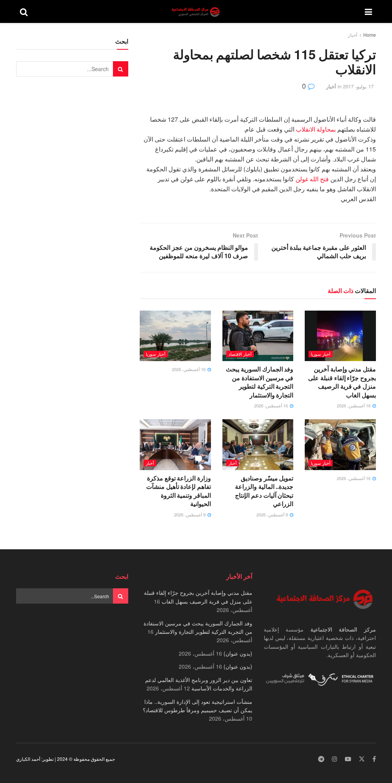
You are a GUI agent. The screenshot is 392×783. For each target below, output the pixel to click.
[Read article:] (175, 336)
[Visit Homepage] (196, 11)
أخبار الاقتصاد (240, 354)
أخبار (352, 34)
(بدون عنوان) (238, 653)
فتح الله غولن (312, 178)
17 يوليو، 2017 (358, 86)
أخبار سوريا (320, 354)
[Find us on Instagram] (334, 759)
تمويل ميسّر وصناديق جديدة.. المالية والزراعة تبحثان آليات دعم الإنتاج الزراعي (264, 491)
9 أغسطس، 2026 (272, 514)
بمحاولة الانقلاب (316, 129)
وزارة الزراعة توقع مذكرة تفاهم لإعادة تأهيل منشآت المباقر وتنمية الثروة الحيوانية (178, 491)
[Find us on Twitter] (362, 759)
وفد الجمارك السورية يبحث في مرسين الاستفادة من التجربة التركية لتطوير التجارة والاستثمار (259, 382)
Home (369, 34)
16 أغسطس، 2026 (354, 405)
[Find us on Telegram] (321, 759)
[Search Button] (24, 11)
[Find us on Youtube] (348, 759)
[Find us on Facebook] (374, 759)
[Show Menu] (368, 11)
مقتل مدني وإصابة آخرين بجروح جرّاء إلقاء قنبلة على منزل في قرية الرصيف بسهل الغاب (342, 382)
